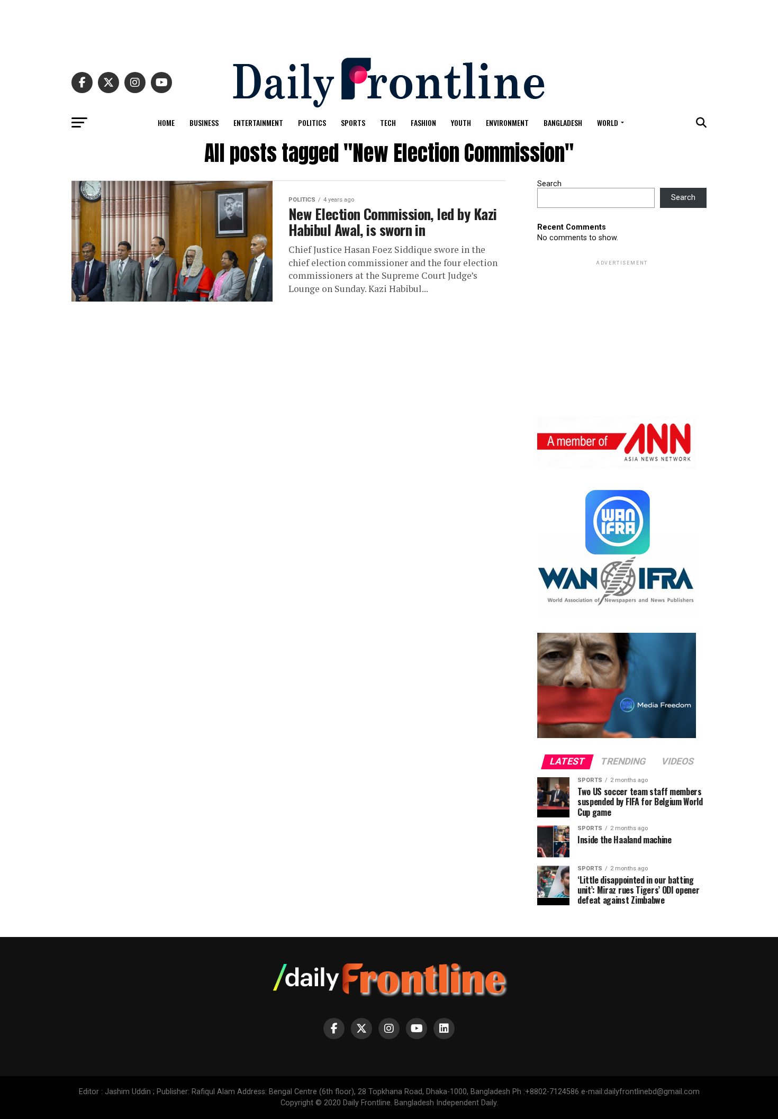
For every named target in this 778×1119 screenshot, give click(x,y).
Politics (312, 122)
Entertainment (258, 122)
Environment (507, 122)
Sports (353, 122)
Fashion (423, 122)
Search (549, 183)
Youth (461, 122)
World (607, 122)
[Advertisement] (389, 24)
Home (166, 122)
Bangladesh (563, 122)
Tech (388, 122)
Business (204, 122)
